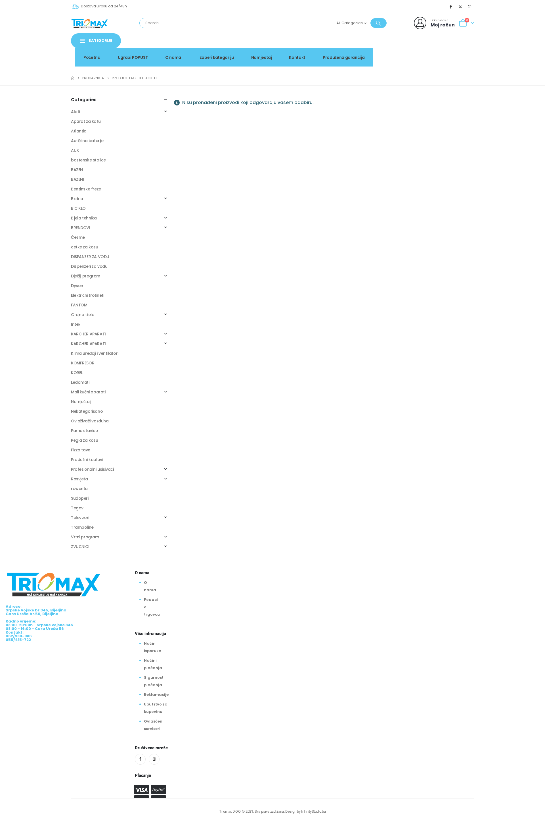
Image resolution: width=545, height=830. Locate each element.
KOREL (77, 372)
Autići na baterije (87, 141)
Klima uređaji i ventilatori (94, 353)
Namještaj (261, 57)
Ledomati (80, 382)
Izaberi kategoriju (216, 57)
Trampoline (82, 527)
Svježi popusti (426, 46)
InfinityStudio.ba (313, 811)
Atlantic (78, 131)
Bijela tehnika (84, 218)
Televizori (80, 517)
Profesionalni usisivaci (92, 469)
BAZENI (77, 179)
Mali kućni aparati (88, 392)
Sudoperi (80, 498)
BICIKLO (78, 208)
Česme (78, 237)
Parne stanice (84, 430)
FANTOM (79, 305)
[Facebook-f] (140, 759)
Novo (459, 46)
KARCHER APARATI (88, 334)
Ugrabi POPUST (133, 57)
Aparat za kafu (85, 121)
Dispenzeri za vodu (89, 266)
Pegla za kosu (84, 440)
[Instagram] (470, 7)
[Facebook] (451, 7)
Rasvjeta (79, 479)
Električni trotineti (87, 295)
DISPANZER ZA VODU (90, 257)
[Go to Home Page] (72, 78)
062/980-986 (456, 52)
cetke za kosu (84, 247)
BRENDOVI (80, 228)
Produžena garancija (343, 57)
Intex (75, 324)
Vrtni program (85, 537)
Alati (75, 112)
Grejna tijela (83, 315)
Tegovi (77, 508)
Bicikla (77, 199)
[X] (460, 7)
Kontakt (297, 57)
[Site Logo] (89, 23)
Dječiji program (85, 276)
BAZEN (77, 170)
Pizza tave (80, 450)
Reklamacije (156, 694)
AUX (75, 150)
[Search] (378, 23)
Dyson (77, 286)
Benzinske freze (86, 189)
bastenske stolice (88, 160)
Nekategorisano (87, 411)
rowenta (79, 488)
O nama (173, 57)
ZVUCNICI (80, 546)
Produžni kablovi (87, 459)
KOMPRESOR (82, 363)
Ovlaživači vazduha (89, 421)
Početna (91, 57)
